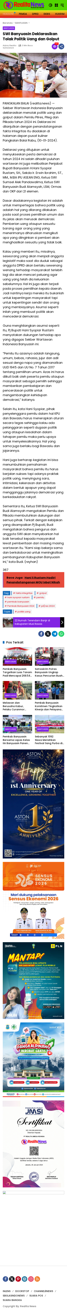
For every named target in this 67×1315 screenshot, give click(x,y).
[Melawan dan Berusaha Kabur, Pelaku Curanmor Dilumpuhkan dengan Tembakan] (17, 690)
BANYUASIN (9, 28)
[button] (50, 5)
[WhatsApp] (61, 634)
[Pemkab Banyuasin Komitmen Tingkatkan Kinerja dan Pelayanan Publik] (49, 690)
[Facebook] (41, 634)
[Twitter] (48, 634)
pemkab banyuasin (18, 601)
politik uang (24, 611)
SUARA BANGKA (12, 1300)
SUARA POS (36, 1295)
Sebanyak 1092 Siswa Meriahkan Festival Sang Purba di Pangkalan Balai (48, 740)
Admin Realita (9, 45)
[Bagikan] (61, 46)
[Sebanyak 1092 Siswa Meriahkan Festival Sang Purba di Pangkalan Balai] (49, 724)
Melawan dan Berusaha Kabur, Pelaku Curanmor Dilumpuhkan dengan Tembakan (16, 706)
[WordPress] (24, 1279)
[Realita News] (24, 5)
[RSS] (37, 1279)
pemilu (40, 597)
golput (43, 593)
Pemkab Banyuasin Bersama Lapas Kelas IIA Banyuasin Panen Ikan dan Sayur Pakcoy (17, 740)
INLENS (6, 1291)
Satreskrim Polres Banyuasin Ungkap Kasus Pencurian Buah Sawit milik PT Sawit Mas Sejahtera (49, 672)
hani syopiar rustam (18, 597)
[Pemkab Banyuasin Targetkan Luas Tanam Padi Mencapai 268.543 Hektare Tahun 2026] (17, 656)
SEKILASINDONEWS (14, 1295)
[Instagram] (31, 1279)
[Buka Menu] (56, 5)
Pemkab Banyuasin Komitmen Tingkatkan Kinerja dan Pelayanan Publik (49, 706)
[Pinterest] (18, 1279)
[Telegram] (55, 634)
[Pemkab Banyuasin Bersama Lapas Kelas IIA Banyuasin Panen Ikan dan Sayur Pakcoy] (17, 724)
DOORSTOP (22, 1291)
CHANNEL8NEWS (43, 1291)
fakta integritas (24, 593)
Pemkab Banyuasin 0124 (20, 606)
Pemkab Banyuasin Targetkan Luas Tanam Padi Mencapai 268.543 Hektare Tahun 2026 (17, 672)
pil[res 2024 (48, 606)
